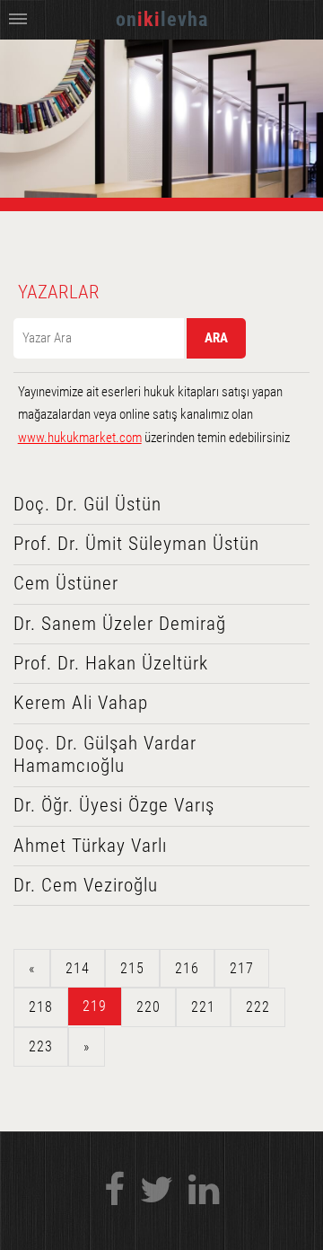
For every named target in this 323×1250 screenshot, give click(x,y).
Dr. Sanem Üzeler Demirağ (119, 623)
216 (187, 968)
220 (148, 1006)
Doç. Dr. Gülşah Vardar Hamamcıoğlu (104, 754)
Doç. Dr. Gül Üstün (87, 504)
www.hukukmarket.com (80, 438)
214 (77, 968)
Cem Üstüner (65, 583)
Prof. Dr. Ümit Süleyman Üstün (136, 543)
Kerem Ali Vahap (80, 703)
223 (41, 1046)
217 (242, 968)
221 (203, 1006)
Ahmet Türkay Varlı (90, 845)
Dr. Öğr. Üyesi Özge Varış (113, 805)
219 (95, 1006)
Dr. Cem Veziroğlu (85, 885)
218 (41, 1006)
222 (258, 1006)
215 (132, 968)
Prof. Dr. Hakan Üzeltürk (110, 663)
